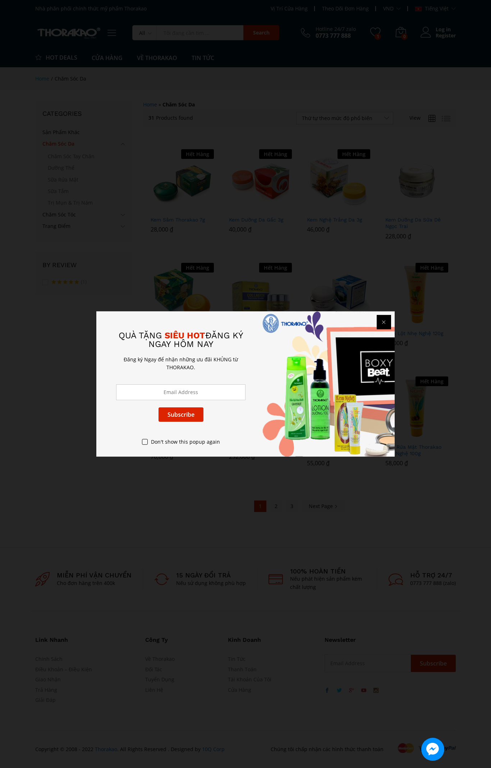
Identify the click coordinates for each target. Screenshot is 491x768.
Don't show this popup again (185, 441)
